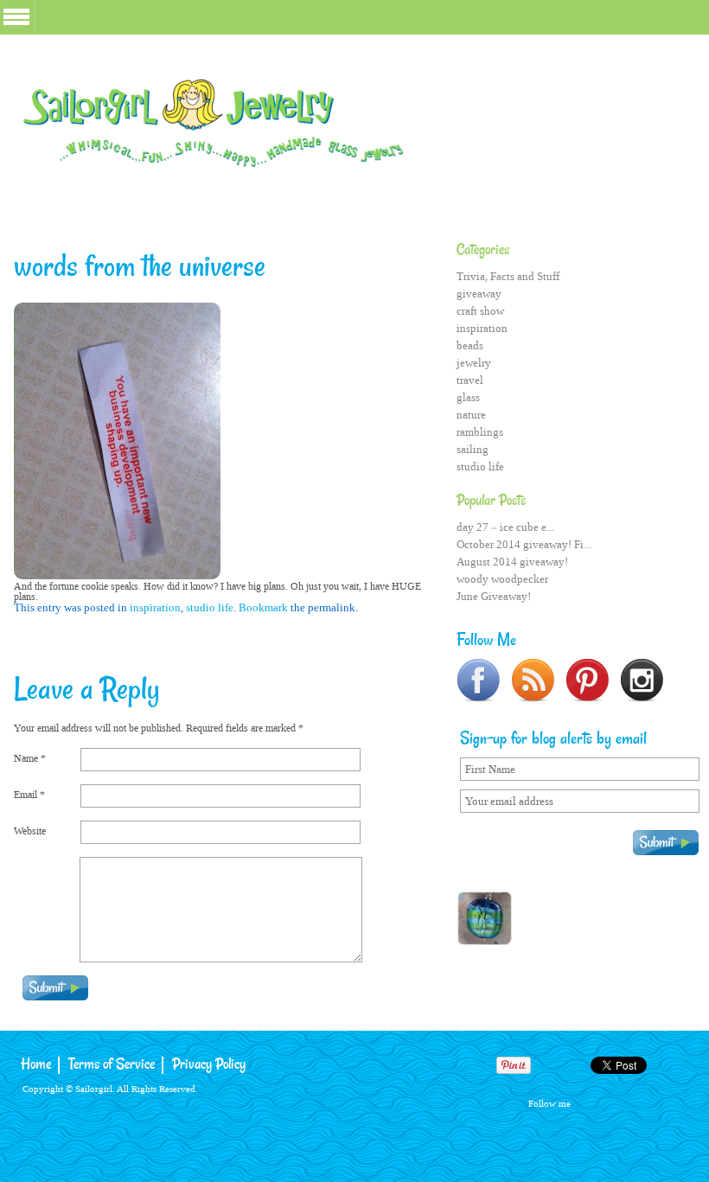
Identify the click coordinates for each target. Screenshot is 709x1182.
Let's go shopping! (577, 916)
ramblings (480, 432)
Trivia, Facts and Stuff (508, 276)
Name (30, 758)
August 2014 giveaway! (512, 561)
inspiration (155, 607)
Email (29, 795)
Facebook (592, 1103)
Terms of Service (111, 1065)
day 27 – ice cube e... (505, 527)
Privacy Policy (209, 1065)
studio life (209, 607)
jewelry (474, 362)
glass (468, 397)
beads (470, 345)
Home (36, 1065)
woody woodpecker (502, 579)
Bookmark (263, 607)
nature (471, 414)
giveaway (479, 293)
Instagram (685, 1103)
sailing (473, 449)
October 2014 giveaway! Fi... (524, 544)
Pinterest (654, 1103)
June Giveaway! (494, 596)
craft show (480, 310)
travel (470, 380)
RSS (623, 1103)
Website (30, 831)
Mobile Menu (16, 17)
